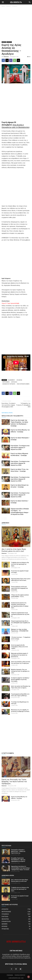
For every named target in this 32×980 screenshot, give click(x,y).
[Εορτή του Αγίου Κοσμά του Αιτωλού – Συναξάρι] (6, 487)
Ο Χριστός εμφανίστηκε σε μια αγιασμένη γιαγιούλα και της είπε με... (20, 614)
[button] (29, 2)
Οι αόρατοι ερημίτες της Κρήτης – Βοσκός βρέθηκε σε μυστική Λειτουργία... (20, 679)
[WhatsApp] (14, 60)
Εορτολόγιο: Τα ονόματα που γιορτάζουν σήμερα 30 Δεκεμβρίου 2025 (8, 405)
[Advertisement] (16, 25)
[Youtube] (20, 969)
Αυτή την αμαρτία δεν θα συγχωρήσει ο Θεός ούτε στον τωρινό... (19, 646)
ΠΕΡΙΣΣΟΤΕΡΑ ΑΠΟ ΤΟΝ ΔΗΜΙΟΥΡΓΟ (12, 416)
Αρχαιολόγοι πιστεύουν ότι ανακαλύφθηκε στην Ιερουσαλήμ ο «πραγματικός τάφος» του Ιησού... (20, 868)
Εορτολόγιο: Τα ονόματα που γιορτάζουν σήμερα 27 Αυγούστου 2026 (20, 447)
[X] (7, 60)
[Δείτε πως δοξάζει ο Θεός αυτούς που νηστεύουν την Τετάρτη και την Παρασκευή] (6, 664)
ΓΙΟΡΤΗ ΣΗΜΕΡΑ (5, 382)
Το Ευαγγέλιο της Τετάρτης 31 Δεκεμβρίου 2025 (23, 405)
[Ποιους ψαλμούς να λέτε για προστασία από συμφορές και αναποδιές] (6, 589)
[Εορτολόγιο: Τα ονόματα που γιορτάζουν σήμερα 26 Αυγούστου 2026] (6, 463)
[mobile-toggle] (2, 2)
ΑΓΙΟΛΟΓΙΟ (14, 6)
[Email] (18, 60)
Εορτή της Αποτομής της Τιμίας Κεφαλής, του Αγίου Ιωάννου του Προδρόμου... (14, 781)
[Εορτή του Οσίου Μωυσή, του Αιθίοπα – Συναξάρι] (6, 432)
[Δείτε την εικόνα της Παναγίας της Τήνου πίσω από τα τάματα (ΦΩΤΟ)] (6, 688)
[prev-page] (3, 518)
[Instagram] (16, 969)
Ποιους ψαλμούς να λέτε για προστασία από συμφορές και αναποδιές (19, 588)
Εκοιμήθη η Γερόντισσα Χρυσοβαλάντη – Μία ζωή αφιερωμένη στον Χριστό (18, 859)
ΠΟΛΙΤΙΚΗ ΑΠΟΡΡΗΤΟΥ (20, 975)
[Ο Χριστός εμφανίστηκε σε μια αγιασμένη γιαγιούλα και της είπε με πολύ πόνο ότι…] (6, 615)
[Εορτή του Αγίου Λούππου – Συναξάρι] (6, 503)
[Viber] (10, 60)
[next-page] (5, 518)
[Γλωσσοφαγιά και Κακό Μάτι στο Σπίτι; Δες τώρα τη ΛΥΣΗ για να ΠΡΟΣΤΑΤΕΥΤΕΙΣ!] (6, 696)
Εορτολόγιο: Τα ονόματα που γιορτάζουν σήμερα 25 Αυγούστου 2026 (20, 479)
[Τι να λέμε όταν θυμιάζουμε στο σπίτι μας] (6, 704)
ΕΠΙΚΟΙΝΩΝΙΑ (10, 975)
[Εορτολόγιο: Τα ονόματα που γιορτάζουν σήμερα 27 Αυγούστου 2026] (6, 447)
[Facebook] (3, 60)
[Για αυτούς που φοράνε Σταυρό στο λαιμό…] (6, 573)
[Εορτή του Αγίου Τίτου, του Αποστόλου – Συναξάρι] (6, 471)
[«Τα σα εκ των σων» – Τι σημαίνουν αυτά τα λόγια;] (6, 639)
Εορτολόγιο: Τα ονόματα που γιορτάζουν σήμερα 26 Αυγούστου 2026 (20, 463)
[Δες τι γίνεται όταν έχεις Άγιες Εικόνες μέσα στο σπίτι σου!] (16, 536)
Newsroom (6, 56)
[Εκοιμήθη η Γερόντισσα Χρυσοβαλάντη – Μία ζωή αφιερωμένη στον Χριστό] (6, 860)
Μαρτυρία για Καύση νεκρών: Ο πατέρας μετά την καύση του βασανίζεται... (19, 655)
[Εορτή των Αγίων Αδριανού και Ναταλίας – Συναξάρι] (6, 455)
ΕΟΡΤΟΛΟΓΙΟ (14, 382)
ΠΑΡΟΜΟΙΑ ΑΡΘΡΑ (7, 413)
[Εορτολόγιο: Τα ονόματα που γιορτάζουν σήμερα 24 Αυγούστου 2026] (6, 495)
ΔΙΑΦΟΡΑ (8, 6)
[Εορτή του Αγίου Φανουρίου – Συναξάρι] (6, 439)
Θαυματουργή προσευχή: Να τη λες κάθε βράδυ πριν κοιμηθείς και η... (20, 622)
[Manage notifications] (28, 976)
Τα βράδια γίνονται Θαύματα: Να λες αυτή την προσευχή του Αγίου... (20, 564)
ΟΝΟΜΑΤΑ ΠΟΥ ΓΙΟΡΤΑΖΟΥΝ (8, 384)
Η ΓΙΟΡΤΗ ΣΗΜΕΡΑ (8, 753)
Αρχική (3, 6)
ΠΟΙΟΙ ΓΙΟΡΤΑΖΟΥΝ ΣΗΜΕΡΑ (23, 384)
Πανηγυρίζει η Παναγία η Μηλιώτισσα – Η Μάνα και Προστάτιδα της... (18, 851)
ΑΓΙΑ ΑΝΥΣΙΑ (19, 380)
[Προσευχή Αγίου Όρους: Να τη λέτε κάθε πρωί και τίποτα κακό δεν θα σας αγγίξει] (6, 581)
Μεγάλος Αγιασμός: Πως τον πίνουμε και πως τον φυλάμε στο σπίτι (20, 671)
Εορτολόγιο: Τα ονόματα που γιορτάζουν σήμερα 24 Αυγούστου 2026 (20, 495)
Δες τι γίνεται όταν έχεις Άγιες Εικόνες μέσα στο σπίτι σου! (14, 550)
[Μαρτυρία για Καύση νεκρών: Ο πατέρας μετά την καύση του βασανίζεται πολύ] (6, 655)
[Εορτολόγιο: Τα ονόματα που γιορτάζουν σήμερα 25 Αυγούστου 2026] (6, 479)
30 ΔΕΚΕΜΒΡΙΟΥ (11, 380)
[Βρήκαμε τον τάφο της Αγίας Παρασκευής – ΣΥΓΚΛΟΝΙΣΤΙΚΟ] (6, 631)
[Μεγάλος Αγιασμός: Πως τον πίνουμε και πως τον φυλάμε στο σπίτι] (6, 671)
